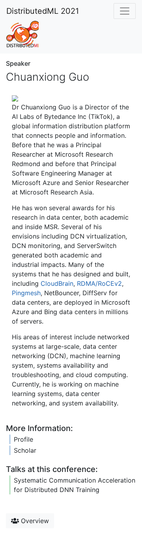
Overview (34, 521)
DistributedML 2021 (42, 11)
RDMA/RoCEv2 (99, 283)
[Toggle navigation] (125, 11)
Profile (23, 439)
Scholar (25, 450)
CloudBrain (57, 283)
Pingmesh (26, 293)
